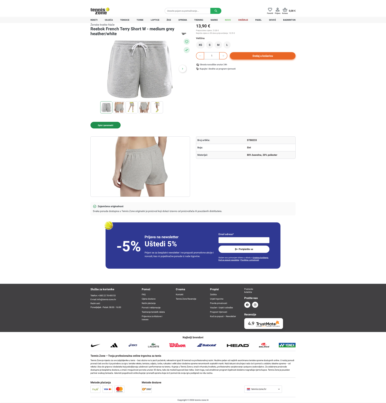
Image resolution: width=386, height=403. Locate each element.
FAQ (144, 294)
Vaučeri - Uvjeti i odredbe (221, 307)
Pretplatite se (246, 249)
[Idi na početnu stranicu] (99, 10)
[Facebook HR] (247, 305)
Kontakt (179, 294)
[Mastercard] (119, 389)
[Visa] (107, 389)
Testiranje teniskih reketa (153, 312)
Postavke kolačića (247, 290)
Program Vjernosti (218, 312)
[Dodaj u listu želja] (187, 42)
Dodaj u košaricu (263, 55)
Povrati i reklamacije (151, 307)
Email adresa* (226, 234)
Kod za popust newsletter (228, 260)
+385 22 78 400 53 (109, 2)
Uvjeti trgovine (216, 299)
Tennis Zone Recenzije (186, 299)
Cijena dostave (148, 299)
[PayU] (95, 389)
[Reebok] (184, 33)
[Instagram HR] (255, 305)
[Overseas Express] (147, 389)
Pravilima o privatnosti (249, 260)
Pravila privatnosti (218, 303)
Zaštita (213, 294)
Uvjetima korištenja (260, 258)
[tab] (105, 125)
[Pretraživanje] (215, 11)
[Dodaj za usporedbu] (187, 50)
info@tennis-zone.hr (106, 299)
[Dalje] (182, 68)
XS (202, 45)
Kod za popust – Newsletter (223, 316)
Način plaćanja (149, 303)
